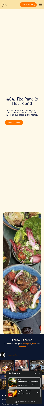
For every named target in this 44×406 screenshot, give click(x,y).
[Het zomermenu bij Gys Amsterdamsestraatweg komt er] (37, 367)
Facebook (22, 347)
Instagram (27, 344)
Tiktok (34, 344)
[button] (40, 4)
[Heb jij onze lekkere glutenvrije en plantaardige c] (22, 367)
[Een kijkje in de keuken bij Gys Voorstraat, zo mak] (7, 367)
